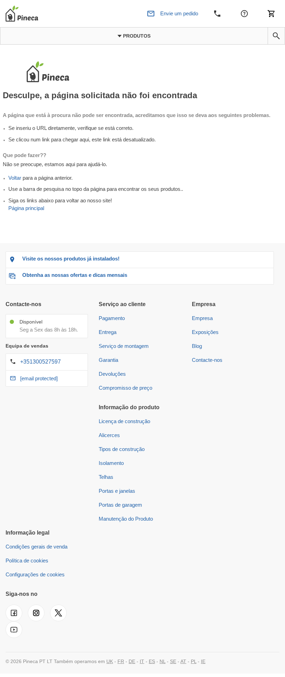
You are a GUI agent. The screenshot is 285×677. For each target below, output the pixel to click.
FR (120, 661)
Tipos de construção (122, 449)
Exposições (205, 332)
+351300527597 (40, 362)
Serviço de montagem (124, 346)
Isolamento (111, 463)
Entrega (107, 332)
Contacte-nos (207, 360)
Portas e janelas (117, 491)
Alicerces (109, 435)
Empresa (202, 318)
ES (152, 661)
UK (109, 661)
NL (162, 661)
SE (173, 661)
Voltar (14, 178)
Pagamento (112, 318)
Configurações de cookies (35, 574)
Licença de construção (124, 421)
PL (193, 661)
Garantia (108, 360)
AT (183, 661)
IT (142, 661)
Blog (197, 346)
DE (132, 661)
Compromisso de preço (125, 388)
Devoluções (112, 374)
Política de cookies (27, 560)
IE (203, 661)
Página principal (26, 208)
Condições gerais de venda (36, 547)
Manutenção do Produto (126, 519)
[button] (276, 36)
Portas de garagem (120, 505)
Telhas (106, 477)
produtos (136, 36)
